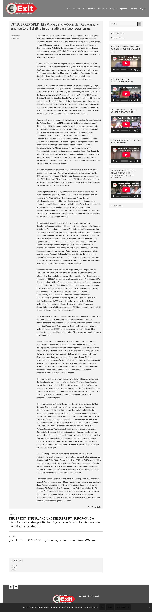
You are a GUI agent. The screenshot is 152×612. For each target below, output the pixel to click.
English (143, 8)
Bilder (112, 8)
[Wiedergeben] (114, 70)
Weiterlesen (122, 607)
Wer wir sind (88, 8)
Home (14, 567)
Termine (133, 8)
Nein (110, 607)
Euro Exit (82, 596)
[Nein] (149, 607)
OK (102, 607)
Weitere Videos (117, 206)
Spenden (123, 8)
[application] (126, 63)
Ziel (68, 8)
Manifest (76, 8)
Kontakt (101, 8)
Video (14, 570)
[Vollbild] (138, 70)
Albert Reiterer (15, 35)
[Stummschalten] (135, 70)
